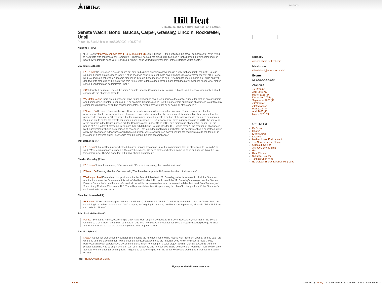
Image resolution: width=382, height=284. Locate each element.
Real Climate (259, 153)
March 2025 (260, 114)
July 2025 (259, 103)
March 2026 (260, 94)
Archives (293, 5)
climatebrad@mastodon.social (268, 70)
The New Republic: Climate (267, 142)
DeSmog (257, 128)
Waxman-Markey (101, 259)
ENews (89, 111)
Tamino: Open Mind (262, 158)
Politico (87, 219)
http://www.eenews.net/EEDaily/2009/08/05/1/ (121, 54)
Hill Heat (92, 7)
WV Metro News (92, 99)
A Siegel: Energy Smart (264, 147)
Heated (256, 131)
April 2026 (259, 92)
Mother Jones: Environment (267, 139)
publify (319, 282)
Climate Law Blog (261, 145)
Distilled (256, 136)
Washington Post (92, 177)
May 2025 (259, 108)
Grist (254, 150)
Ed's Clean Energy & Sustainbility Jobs (273, 161)
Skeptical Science (262, 156)
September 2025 (263, 100)
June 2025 (259, 105)
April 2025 (259, 111)
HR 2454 (88, 259)
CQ (85, 90)
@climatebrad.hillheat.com (266, 61)
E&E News (89, 72)
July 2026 (259, 89)
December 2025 (262, 97)
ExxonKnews (259, 133)
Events (257, 75)
